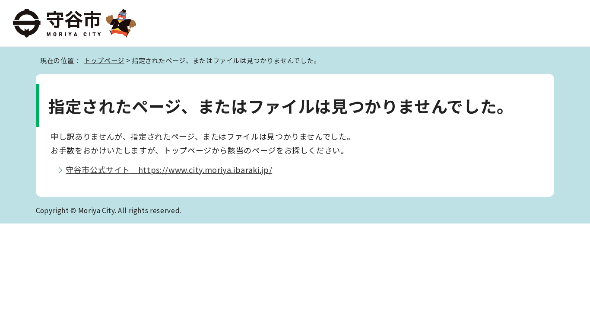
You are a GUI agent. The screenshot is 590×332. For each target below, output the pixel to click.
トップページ (104, 60)
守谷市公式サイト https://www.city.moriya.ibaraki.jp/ (169, 169)
